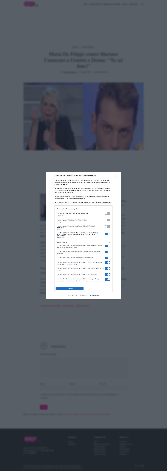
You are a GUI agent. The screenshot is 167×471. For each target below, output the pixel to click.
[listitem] (83, 209)
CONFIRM (69, 288)
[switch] (107, 213)
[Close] (117, 176)
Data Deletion (72, 295)
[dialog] (83, 235)
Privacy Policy (94, 295)
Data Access (83, 295)
